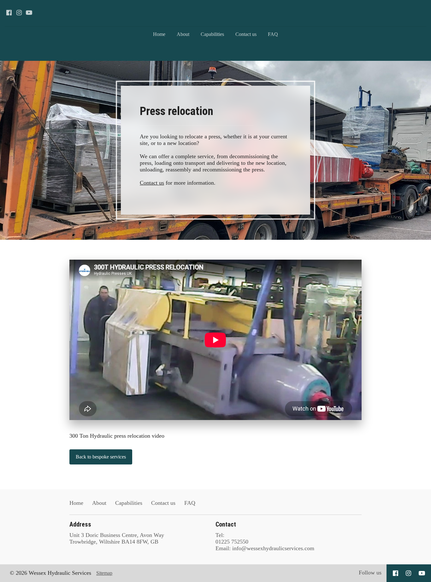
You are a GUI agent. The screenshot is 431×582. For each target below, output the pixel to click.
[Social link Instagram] (19, 13)
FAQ (273, 34)
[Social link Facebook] (9, 13)
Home (159, 34)
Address (80, 524)
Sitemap (104, 573)
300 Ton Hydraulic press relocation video (116, 436)
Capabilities (212, 34)
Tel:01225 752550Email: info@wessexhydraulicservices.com (265, 541)
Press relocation (178, 111)
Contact (226, 524)
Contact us (246, 34)
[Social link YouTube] (29, 13)
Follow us (370, 572)
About (183, 34)
